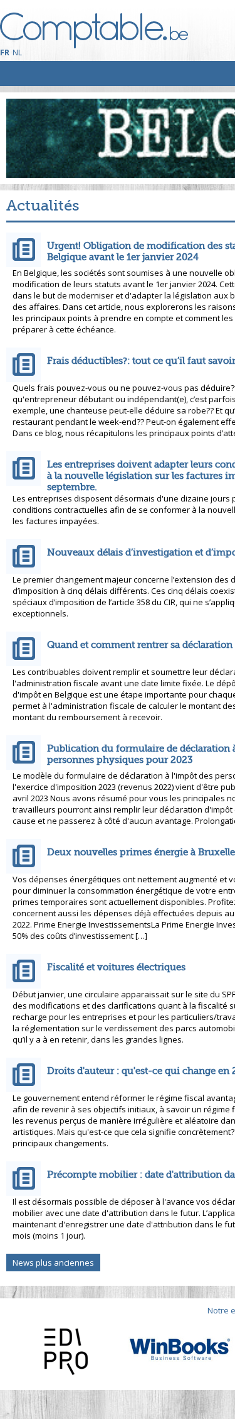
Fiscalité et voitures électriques (116, 967)
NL (17, 52)
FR (4, 52)
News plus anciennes (53, 1262)
